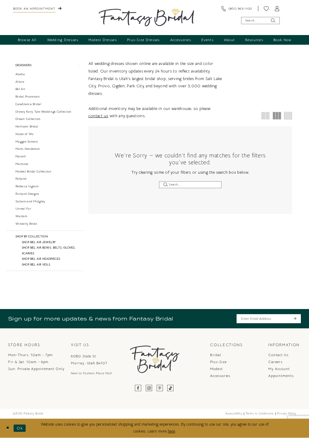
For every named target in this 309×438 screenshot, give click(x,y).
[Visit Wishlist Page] (266, 8)
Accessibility (233, 413)
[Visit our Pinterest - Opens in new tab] (160, 388)
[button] (277, 8)
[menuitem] (37, 8)
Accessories (220, 375)
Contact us (278, 355)
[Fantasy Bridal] (146, 17)
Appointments (280, 375)
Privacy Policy (286, 413)
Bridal (215, 355)
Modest (216, 368)
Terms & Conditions (260, 413)
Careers (275, 361)
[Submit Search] (273, 20)
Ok (20, 428)
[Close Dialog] (7, 428)
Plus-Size (218, 361)
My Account (278, 368)
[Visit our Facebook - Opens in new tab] (138, 388)
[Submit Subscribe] (294, 318)
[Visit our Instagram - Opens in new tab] (149, 388)
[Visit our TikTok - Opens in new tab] (170, 388)
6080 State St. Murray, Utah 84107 (89, 359)
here (171, 431)
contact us (98, 115)
